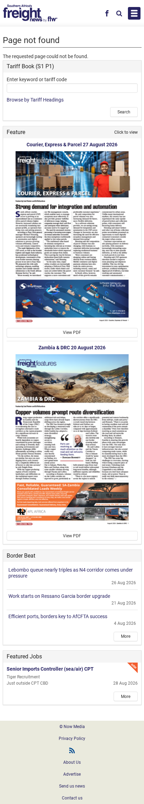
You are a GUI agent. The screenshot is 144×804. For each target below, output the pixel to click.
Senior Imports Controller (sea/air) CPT (50, 669)
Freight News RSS (72, 750)
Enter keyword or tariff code (37, 79)
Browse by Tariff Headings (35, 100)
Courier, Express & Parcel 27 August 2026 (72, 144)
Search (123, 112)
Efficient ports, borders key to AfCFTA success (57, 616)
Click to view (126, 132)
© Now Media (72, 726)
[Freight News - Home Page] (30, 13)
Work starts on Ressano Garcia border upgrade (59, 596)
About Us (72, 762)
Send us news (72, 786)
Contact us (72, 798)
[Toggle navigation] (134, 13)
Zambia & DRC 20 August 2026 (72, 347)
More (125, 636)
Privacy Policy (72, 738)
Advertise (72, 774)
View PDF (72, 332)
